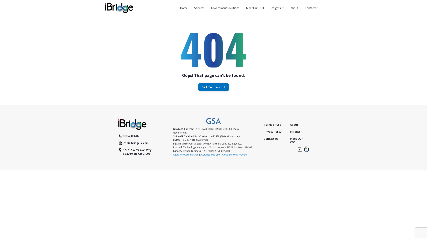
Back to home (211, 87)
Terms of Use (272, 124)
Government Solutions (225, 8)
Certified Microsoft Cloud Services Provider (224, 154)
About (294, 8)
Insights (276, 8)
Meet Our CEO (255, 8)
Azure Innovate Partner (185, 154)
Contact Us (312, 8)
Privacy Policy (272, 132)
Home (184, 8)
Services (199, 8)
